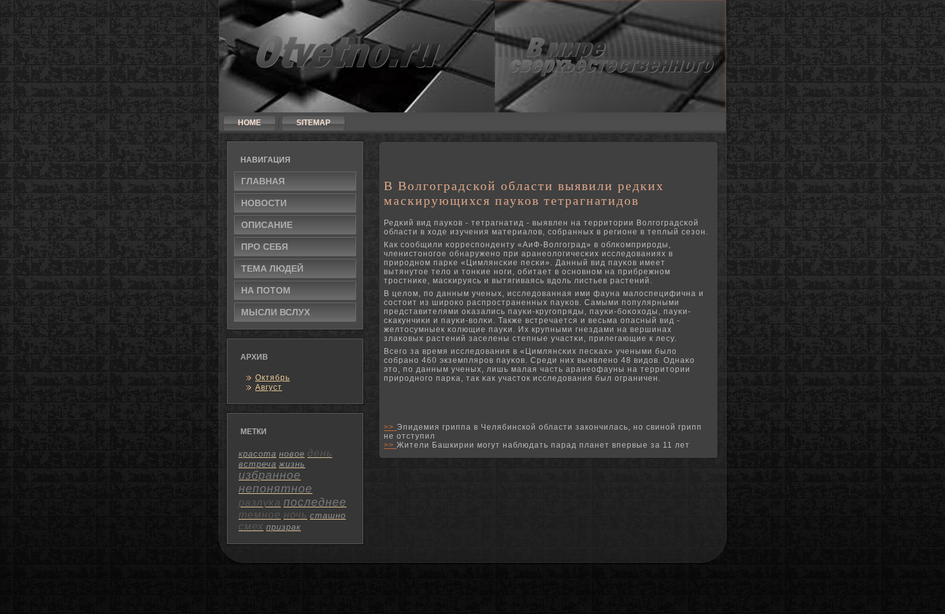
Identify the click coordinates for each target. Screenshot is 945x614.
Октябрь (272, 377)
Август (268, 387)
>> (390, 427)
